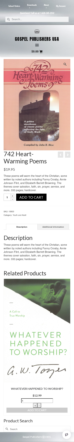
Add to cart (31, 197)
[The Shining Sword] (67, 155)
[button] (37, 45)
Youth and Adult (19, 214)
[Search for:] (37, 429)
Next (67, 347)
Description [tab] (21, 226)
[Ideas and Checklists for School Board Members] (60, 155)
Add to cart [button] (37, 410)
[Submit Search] (6, 429)
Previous (7, 347)
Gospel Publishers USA (37, 39)
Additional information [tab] (53, 226)
